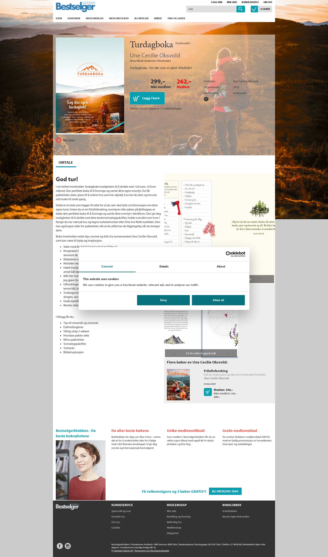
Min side (232, 2)
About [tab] (221, 266)
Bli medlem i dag (225, 491)
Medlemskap (174, 527)
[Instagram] (68, 547)
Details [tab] (164, 266)
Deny (163, 300)
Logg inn (216, 2)
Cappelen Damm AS (123, 550)
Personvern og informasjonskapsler (152, 550)
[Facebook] (60, 547)
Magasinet (173, 533)
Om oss (267, 2)
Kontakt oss (118, 516)
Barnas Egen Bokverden (235, 516)
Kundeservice (250, 2)
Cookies (115, 527)
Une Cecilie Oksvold (155, 55)
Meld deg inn (174, 522)
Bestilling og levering (178, 516)
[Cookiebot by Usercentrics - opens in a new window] (228, 254)
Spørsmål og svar (121, 511)
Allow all (218, 300)
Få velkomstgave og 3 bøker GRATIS (172, 491)
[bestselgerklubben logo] (67, 507)
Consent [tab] (107, 266)
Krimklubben (229, 511)
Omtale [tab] (66, 162)
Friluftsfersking (216, 371)
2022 (236, 87)
